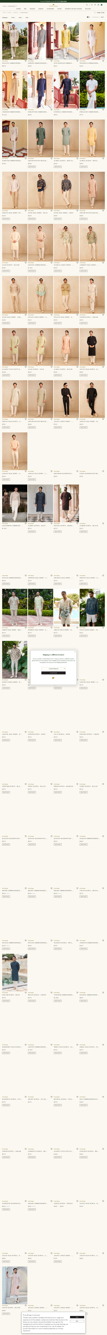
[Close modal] (74, 652)
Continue (53, 673)
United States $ (53, 668)
